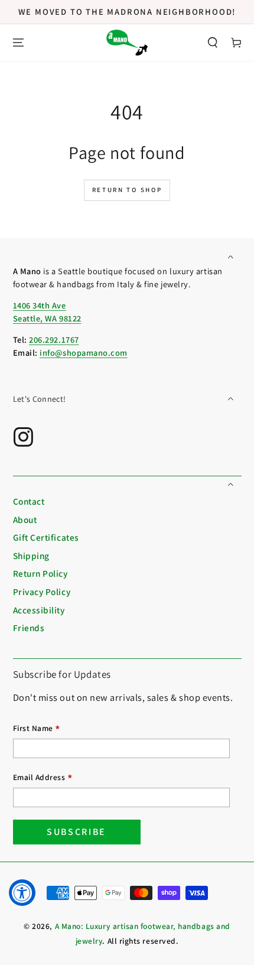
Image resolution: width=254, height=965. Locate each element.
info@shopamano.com (84, 352)
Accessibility (39, 610)
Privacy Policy (42, 591)
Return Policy (40, 573)
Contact (29, 501)
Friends (29, 627)
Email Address (43, 779)
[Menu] (18, 43)
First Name (37, 729)
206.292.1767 (54, 339)
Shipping (31, 555)
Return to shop (127, 190)
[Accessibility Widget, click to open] (22, 892)
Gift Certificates (46, 537)
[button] (212, 43)
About (25, 519)
